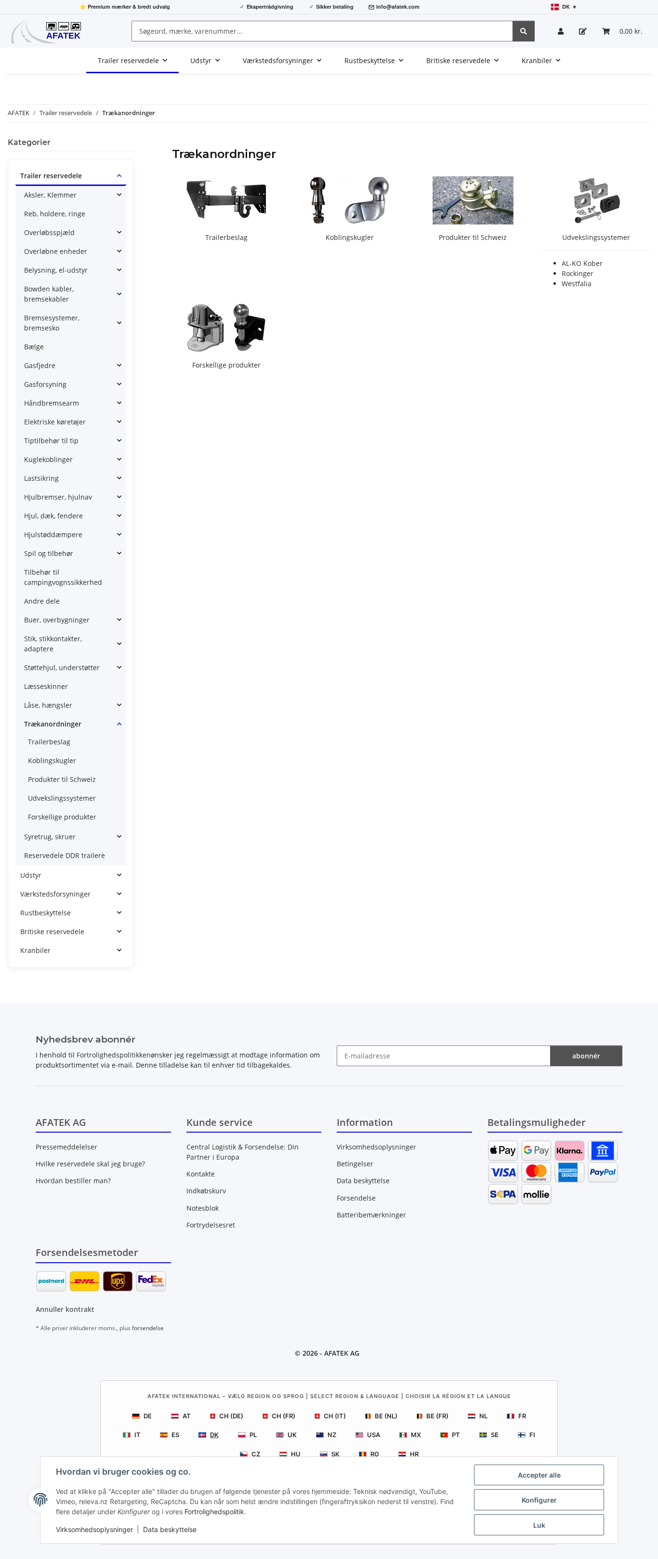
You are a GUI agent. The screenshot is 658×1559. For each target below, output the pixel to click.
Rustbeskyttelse (45, 912)
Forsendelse (356, 1197)
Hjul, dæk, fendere (53, 515)
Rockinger (577, 273)
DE (148, 1416)
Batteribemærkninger (371, 1214)
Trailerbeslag (226, 237)
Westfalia (577, 283)
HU (296, 1454)
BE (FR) (437, 1416)
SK (335, 1454)
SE (495, 1435)
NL (483, 1416)
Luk (539, 1525)
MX (416, 1435)
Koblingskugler (350, 237)
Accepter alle (539, 1475)
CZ (255, 1454)
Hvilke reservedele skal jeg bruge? (90, 1163)
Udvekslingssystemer (596, 237)
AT (187, 1416)
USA (373, 1435)
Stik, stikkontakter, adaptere (53, 643)
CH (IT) (335, 1416)
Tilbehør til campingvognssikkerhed (63, 577)
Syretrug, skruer (50, 836)
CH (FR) (283, 1416)
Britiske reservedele (52, 931)
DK (214, 1435)
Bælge (34, 346)
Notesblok (202, 1208)
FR (522, 1416)
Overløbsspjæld (49, 232)
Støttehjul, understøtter (62, 667)
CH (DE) (231, 1416)
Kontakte (200, 1173)
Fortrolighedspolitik (214, 1511)
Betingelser (355, 1163)
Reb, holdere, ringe (54, 213)
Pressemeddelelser (66, 1146)
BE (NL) (386, 1416)
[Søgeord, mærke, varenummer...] (524, 31)
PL (253, 1435)
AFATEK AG (341, 1353)
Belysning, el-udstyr (56, 270)
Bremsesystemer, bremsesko (51, 322)
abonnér (586, 1055)
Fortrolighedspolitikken (114, 1054)
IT (137, 1435)
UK (292, 1435)
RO (374, 1454)
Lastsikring (41, 478)
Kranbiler (35, 950)
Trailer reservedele (51, 175)
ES (175, 1435)
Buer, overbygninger (57, 619)
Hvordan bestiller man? (73, 1180)
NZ (332, 1435)
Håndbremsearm (51, 403)
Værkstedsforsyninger (55, 893)
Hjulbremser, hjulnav (58, 497)
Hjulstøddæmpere (53, 534)
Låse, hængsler (48, 705)
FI (532, 1435)
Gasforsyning (45, 384)
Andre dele (42, 601)
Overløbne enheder (55, 251)
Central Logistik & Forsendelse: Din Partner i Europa (242, 1152)
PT (456, 1435)
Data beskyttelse (170, 1529)
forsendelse (148, 1328)
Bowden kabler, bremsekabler (49, 294)
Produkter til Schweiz (473, 237)
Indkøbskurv (206, 1190)
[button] (560, 31)
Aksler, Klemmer (50, 194)
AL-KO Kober (582, 263)
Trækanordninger (52, 723)
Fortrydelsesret (210, 1224)
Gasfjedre (39, 365)
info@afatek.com (398, 6)
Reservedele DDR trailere (64, 855)
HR (414, 1454)
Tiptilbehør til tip (51, 440)
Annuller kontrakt (65, 1309)
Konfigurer (539, 1500)
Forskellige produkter (226, 365)
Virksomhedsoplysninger (94, 1529)
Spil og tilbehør (48, 553)
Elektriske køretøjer (55, 421)
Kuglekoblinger (48, 459)
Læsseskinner (46, 686)
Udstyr (30, 875)
